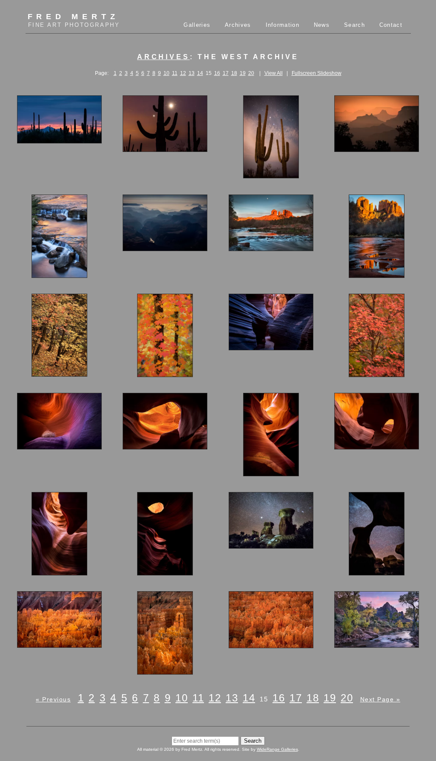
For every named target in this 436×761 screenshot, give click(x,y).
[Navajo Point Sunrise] (165, 247)
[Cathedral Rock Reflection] (376, 274)
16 (217, 73)
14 (200, 73)
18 (234, 73)
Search (354, 25)
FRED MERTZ (74, 20)
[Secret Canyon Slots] (271, 346)
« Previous (53, 699)
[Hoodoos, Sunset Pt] (165, 671)
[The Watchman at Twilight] (376, 644)
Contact (390, 25)
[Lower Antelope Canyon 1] (165, 446)
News (322, 25)
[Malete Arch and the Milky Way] (376, 572)
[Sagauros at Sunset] (59, 140)
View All (273, 73)
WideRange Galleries (277, 749)
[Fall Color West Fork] (59, 373)
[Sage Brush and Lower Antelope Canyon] (59, 446)
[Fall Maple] (376, 373)
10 (166, 73)
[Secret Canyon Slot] (59, 572)
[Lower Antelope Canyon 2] (376, 446)
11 (175, 73)
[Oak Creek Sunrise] (59, 274)
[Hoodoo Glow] (59, 644)
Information (282, 25)
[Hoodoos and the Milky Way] (271, 545)
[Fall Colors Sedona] (165, 373)
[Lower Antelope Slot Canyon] (271, 472)
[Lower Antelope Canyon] (165, 572)
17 (226, 73)
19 (243, 73)
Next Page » (380, 699)
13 (192, 73)
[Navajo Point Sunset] (376, 148)
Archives (238, 25)
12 (183, 73)
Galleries (197, 25)
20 (251, 73)
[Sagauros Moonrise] (165, 148)
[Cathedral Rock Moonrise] (271, 247)
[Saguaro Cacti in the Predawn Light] (271, 174)
